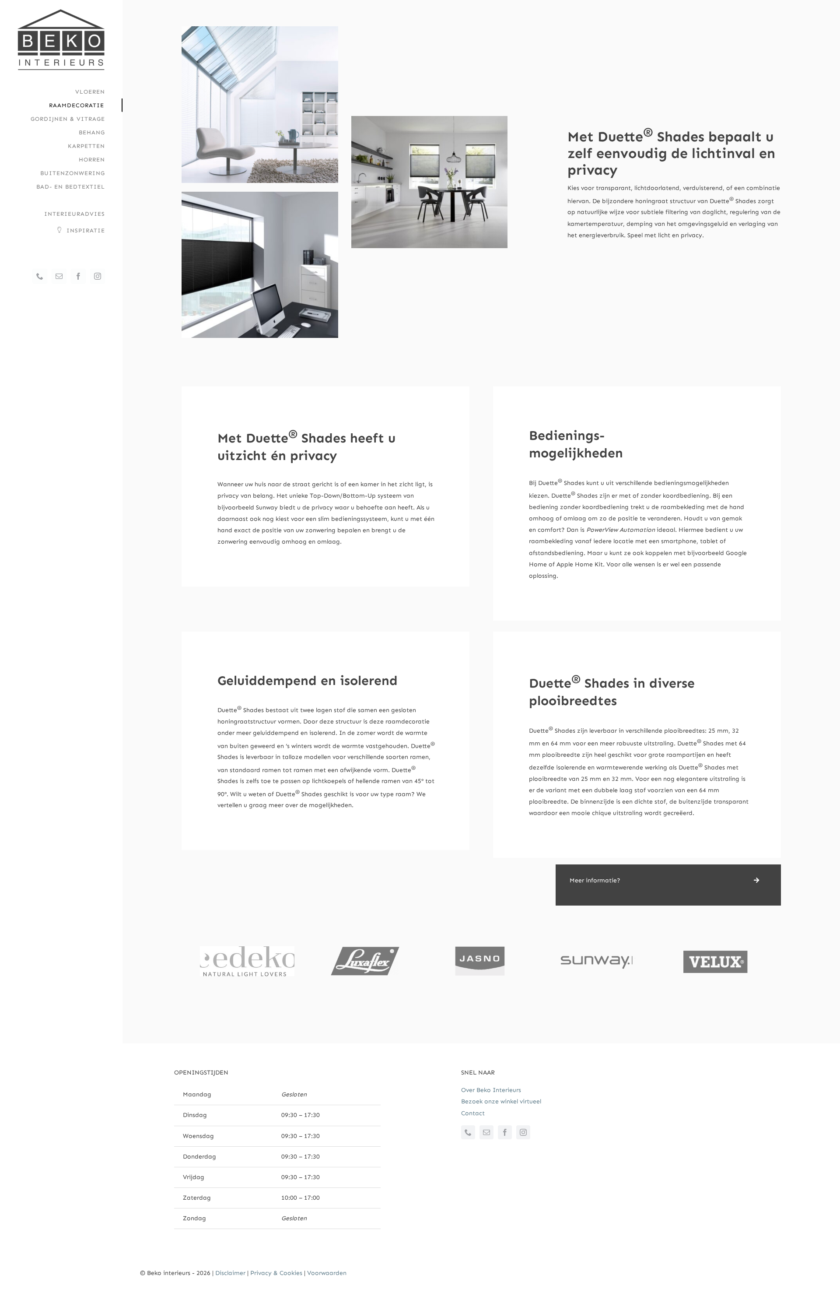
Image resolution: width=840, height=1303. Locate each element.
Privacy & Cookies (276, 1273)
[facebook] (505, 1132)
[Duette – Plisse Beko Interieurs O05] (429, 119)
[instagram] (523, 1132)
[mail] (487, 1132)
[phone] (468, 1132)
